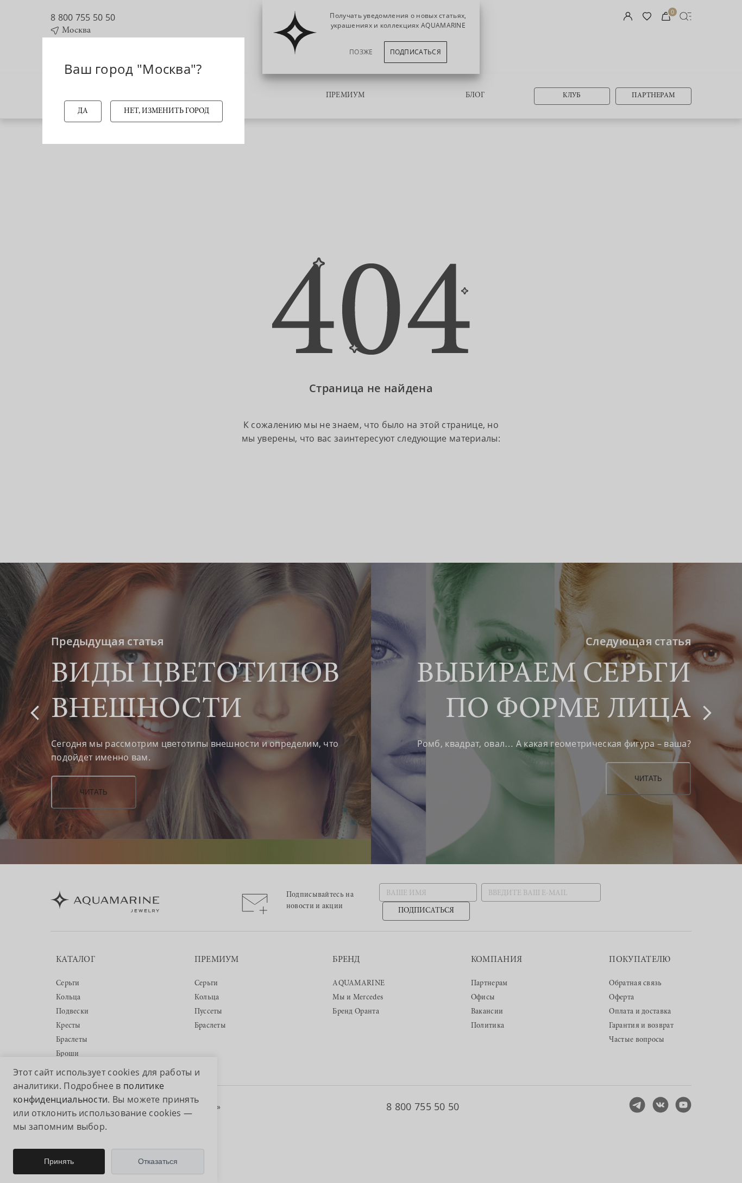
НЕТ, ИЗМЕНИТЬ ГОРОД (166, 111)
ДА (83, 111)
